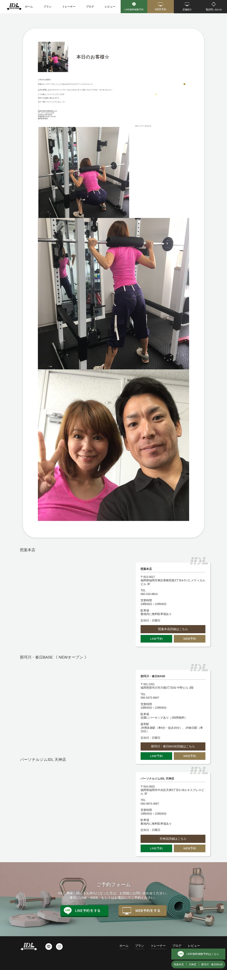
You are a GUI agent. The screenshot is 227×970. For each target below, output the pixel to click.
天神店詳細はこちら (173, 838)
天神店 (192, 964)
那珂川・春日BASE (212, 964)
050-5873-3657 (150, 803)
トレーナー (68, 6)
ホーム (29, 6)
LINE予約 (156, 638)
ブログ (90, 6)
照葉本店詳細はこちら (173, 629)
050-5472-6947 (150, 697)
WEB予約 (189, 638)
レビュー (110, 6)
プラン (48, 6)
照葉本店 (179, 964)
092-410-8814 (149, 594)
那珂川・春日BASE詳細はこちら (173, 746)
